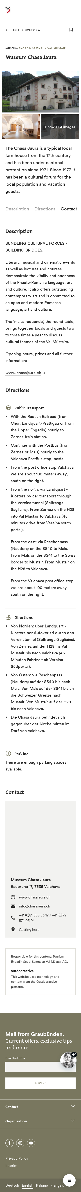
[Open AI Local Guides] (68, 1060)
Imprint (11, 1165)
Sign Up (40, 1083)
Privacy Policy (16, 1158)
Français (57, 1185)
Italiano (42, 1185)
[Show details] (74, 1054)
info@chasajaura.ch (34, 906)
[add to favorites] (71, 29)
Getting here (29, 929)
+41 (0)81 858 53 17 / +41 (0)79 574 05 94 (42, 918)
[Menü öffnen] (69, 1180)
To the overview (26, 30)
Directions (44, 209)
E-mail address (15, 1058)
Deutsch (12, 1185)
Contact (69, 209)
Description (17, 209)
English (27, 1185)
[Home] (7, 12)
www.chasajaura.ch (23, 372)
